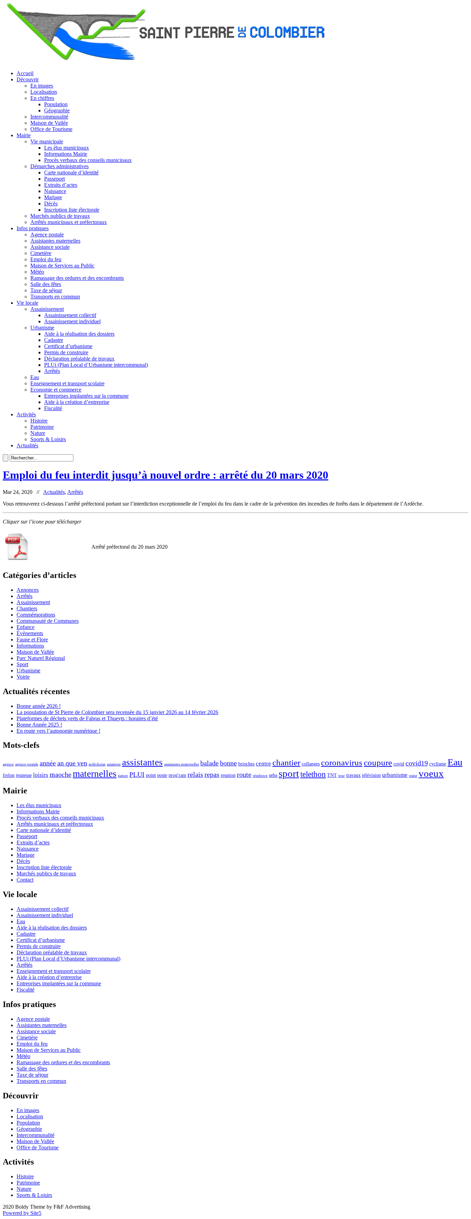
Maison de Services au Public (62, 265)
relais (195, 774)
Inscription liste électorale (71, 210)
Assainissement (47, 309)
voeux (431, 773)
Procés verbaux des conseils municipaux (88, 160)
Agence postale (47, 234)
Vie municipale (46, 141)
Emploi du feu (45, 259)
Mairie (24, 135)
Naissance (55, 191)
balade (209, 763)
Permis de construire (66, 352)
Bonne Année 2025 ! (39, 725)
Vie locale (27, 303)
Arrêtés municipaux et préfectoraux (68, 222)
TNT (332, 775)
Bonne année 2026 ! (39, 706)
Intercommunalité (49, 117)
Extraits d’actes (60, 185)
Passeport (54, 179)
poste (162, 775)
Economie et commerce (55, 390)
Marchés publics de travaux (60, 216)
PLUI (136, 774)
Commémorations (36, 615)
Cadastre (53, 340)
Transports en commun (55, 296)
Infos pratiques (33, 228)
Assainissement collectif (70, 315)
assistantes (142, 762)
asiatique (114, 764)
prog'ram (177, 775)
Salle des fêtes (45, 284)
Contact (25, 880)
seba (273, 775)
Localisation (43, 92)
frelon (8, 775)
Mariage (53, 197)
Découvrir (28, 79)
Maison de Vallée (49, 123)
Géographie (57, 110)
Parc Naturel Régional (41, 658)
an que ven (72, 763)
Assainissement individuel (72, 321)
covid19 (416, 763)
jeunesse (24, 775)
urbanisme (395, 775)
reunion (228, 775)
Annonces (28, 590)
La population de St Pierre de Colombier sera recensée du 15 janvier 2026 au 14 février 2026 (117, 712)
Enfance (25, 627)
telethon (313, 774)
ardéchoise (97, 764)
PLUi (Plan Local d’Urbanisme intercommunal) (96, 365)
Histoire (39, 421)
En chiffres (42, 98)
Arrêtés (52, 371)
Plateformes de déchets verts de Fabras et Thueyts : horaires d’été (87, 718)
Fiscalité (53, 408)
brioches (246, 763)
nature (123, 776)
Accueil (25, 73)
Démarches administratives (59, 166)
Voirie (23, 677)
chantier (286, 762)
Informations (30, 646)
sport (289, 773)
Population (56, 104)
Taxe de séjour (46, 290)
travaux (353, 775)
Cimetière (40, 253)
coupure (378, 762)
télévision (371, 775)
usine (413, 776)
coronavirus (341, 762)
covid (398, 763)
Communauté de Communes (48, 621)
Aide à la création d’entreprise (76, 402)
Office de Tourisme (51, 129)
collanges (311, 763)
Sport (22, 664)
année (48, 763)
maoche (60, 774)
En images (41, 86)
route (244, 774)
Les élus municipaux (66, 148)
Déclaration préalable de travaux (79, 359)
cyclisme (437, 763)
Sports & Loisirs (48, 439)
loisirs (40, 775)
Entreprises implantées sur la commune (86, 396)
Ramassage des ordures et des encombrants (77, 278)
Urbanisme (42, 328)
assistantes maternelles (181, 764)
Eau (34, 377)
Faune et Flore (32, 639)
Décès (51, 203)
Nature (37, 433)
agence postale (26, 764)
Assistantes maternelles (55, 241)
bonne (228, 763)
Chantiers (27, 608)
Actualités (27, 445)
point (151, 775)
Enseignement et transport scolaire (67, 383)
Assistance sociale (50, 247)
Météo (37, 272)
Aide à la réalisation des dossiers (79, 334)
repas (211, 774)
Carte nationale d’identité (71, 172)
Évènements (30, 633)
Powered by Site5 (22, 1213)
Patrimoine (42, 427)
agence (8, 764)
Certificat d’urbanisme (68, 346)
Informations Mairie (65, 154)
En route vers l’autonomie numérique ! (58, 731)
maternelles (95, 774)
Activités (26, 414)
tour (341, 776)
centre (263, 763)
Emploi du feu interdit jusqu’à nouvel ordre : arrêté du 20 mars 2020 (165, 475)
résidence (260, 776)
